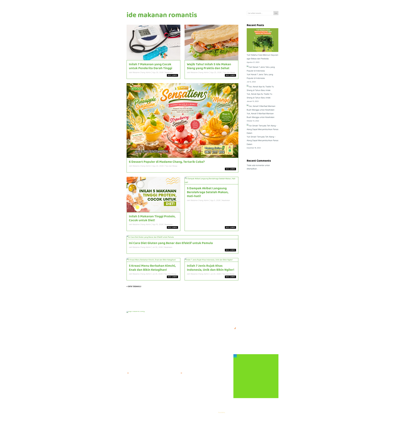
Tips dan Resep (229, 72)
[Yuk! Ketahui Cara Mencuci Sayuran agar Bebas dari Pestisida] (262, 40)
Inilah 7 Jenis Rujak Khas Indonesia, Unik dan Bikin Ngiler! (210, 267)
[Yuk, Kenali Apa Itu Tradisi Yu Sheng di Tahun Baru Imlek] (262, 88)
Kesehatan (169, 72)
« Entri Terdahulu (134, 286)
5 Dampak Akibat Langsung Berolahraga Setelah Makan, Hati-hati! (207, 192)
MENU (183, 312)
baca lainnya (172, 75)
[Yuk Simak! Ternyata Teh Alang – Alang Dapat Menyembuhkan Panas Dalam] (262, 129)
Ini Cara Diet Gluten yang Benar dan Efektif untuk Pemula (171, 243)
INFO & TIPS (185, 316)
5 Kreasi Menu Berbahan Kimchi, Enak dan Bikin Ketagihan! (152, 267)
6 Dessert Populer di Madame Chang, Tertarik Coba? (167, 162)
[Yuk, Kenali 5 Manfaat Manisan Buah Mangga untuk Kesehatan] (262, 108)
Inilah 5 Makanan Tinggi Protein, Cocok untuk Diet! (152, 218)
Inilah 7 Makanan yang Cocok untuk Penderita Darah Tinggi (150, 66)
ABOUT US (185, 319)
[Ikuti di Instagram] (235, 356)
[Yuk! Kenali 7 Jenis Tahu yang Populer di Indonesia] (262, 69)
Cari (276, 13)
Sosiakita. (221, 412)
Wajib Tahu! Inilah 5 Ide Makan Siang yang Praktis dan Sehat (209, 66)
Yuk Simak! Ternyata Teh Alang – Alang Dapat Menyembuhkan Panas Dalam (262, 140)
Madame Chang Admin (142, 72)
